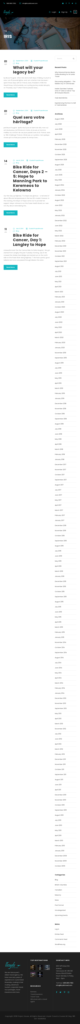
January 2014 (59, 693)
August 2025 (59, 165)
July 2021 (58, 271)
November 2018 (60, 409)
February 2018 (60, 454)
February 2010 (60, 846)
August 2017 (59, 485)
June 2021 (58, 276)
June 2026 (58, 129)
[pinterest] (69, 3)
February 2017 (60, 515)
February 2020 (60, 343)
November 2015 (60, 586)
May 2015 (58, 617)
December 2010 (60, 795)
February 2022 (60, 241)
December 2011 (60, 759)
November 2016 (60, 531)
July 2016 (58, 551)
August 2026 (59, 119)
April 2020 (58, 332)
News (57, 900)
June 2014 (58, 668)
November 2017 (60, 470)
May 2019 (58, 378)
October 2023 (60, 195)
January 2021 (59, 302)
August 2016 (59, 546)
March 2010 (59, 841)
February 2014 (60, 688)
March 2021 (59, 292)
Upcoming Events (61, 915)
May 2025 (58, 180)
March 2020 (59, 337)
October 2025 (60, 154)
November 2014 (60, 642)
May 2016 (58, 561)
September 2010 (61, 810)
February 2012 (60, 754)
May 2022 (58, 231)
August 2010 (59, 815)
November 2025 (60, 149)
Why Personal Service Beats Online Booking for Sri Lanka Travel (65, 74)
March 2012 (59, 749)
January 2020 (60, 348)
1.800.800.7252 (11, 3)
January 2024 (60, 190)
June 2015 (58, 612)
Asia (33, 974)
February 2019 (60, 393)
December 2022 (61, 221)
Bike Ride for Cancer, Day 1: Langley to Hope (29, 240)
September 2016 (61, 541)
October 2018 (60, 414)
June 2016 (58, 556)
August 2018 (59, 424)
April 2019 (58, 383)
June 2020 (58, 322)
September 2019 (61, 358)
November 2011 (60, 764)
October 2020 (60, 307)
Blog (17, 63)
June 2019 (58, 373)
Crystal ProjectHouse (41, 61)
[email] (63, 3)
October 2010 (60, 805)
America (40, 968)
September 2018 (61, 419)
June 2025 (58, 175)
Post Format (59, 905)
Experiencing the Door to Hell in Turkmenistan (65, 104)
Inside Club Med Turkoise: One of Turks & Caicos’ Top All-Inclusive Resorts (65, 91)
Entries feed (59, 934)
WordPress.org (60, 944)
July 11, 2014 (19, 229)
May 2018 (58, 439)
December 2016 (60, 525)
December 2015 (60, 581)
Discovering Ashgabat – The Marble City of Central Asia (65, 82)
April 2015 (58, 622)
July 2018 (58, 429)
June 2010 (58, 825)
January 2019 (59, 398)
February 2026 (60, 139)
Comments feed (61, 939)
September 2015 (61, 597)
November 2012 (60, 729)
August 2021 (59, 266)
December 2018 (60, 403)
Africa (33, 967)
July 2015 (58, 607)
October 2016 (60, 536)
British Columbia (61, 885)
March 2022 (59, 236)
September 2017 (61, 480)
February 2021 (60, 297)
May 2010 (58, 830)
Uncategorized (60, 910)
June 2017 (58, 495)
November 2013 (60, 703)
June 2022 (58, 226)
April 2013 (58, 719)
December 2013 (60, 698)
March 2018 (59, 449)
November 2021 (60, 251)
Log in (57, 929)
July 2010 (58, 820)
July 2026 (58, 124)
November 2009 (61, 861)
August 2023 (59, 200)
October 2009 (60, 866)
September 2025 (61, 160)
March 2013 (59, 724)
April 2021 (58, 287)
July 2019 (58, 368)
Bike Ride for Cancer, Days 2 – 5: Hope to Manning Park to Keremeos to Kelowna (30, 178)
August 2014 (59, 658)
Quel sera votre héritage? (28, 120)
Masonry (58, 895)
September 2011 (60, 774)
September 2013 (61, 708)
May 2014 (58, 673)
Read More (10, 95)
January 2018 (59, 459)
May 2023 (58, 210)
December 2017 (60, 464)
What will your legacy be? (28, 70)
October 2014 (60, 647)
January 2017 (59, 520)
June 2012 (58, 739)
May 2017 (58, 500)
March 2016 (59, 571)
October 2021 (59, 256)
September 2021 (61, 261)
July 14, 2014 (20, 160)
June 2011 (58, 785)
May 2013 (58, 713)
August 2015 (59, 602)
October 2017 (60, 475)
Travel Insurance (36, 994)
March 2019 (59, 388)
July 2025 (58, 170)
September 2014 (61, 652)
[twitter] (72, 3)
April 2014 (58, 678)
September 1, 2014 (22, 61)
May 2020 (58, 327)
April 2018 (58, 444)
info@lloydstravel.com (30, 3)
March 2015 (59, 627)
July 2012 (58, 734)
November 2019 (60, 353)
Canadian (58, 890)
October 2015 (59, 592)
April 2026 (58, 134)
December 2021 (60, 246)
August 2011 (59, 780)
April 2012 (58, 744)
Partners (33, 992)
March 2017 (59, 510)
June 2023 (58, 205)
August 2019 (59, 363)
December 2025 (61, 144)
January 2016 (59, 576)
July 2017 (58, 490)
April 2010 (58, 835)
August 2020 (59, 312)
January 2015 (59, 637)
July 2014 (58, 663)
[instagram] (75, 3)
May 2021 (58, 282)
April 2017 (58, 505)
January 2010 (59, 851)
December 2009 (61, 856)
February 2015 (60, 632)
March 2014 (59, 683)
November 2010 (60, 800)
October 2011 (59, 769)
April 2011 (58, 790)
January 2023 (60, 215)
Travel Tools (34, 997)
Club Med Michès (61, 98)
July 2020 (58, 317)
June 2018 (58, 434)
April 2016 (58, 566)
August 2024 (59, 185)
